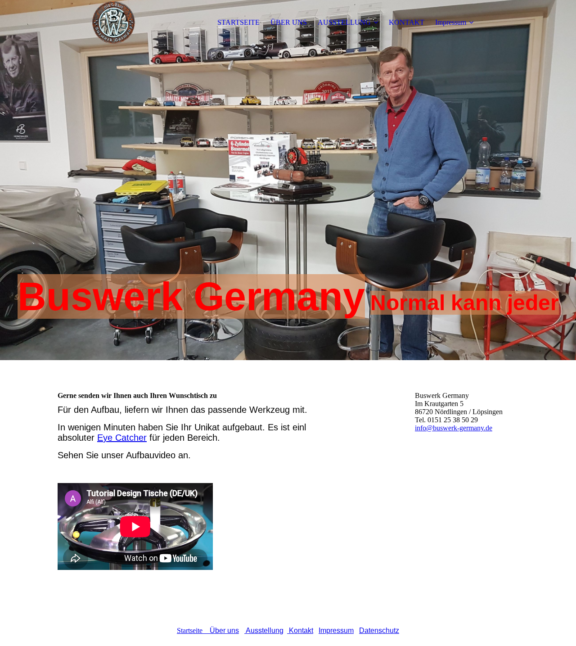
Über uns (224, 630)
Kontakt (300, 630)
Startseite (193, 630)
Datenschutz (379, 630)
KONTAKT (406, 22)
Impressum (450, 22)
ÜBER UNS (288, 22)
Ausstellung (264, 630)
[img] (114, 22)
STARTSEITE (238, 22)
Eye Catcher (122, 438)
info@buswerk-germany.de (453, 428)
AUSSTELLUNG (344, 22)
